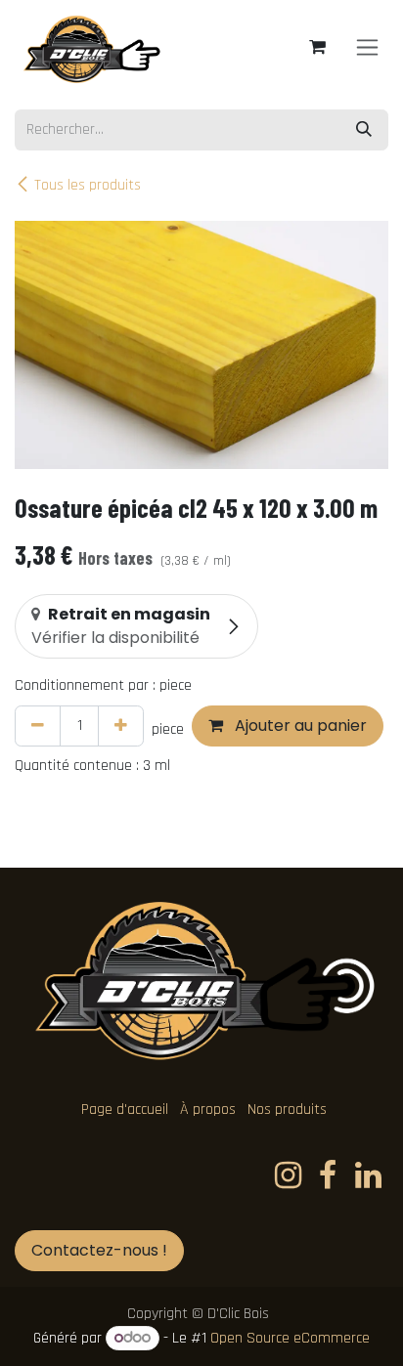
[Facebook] (327, 1175)
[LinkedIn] (368, 1175)
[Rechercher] (363, 129)
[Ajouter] (121, 726)
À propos (208, 1109)
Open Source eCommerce (290, 1338)
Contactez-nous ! (99, 1250)
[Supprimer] (38, 726)
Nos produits (287, 1109)
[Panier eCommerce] (316, 46)
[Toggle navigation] (367, 47)
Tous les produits (87, 185)
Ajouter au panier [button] (299, 725)
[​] (288, 1175)
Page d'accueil (124, 1109)
